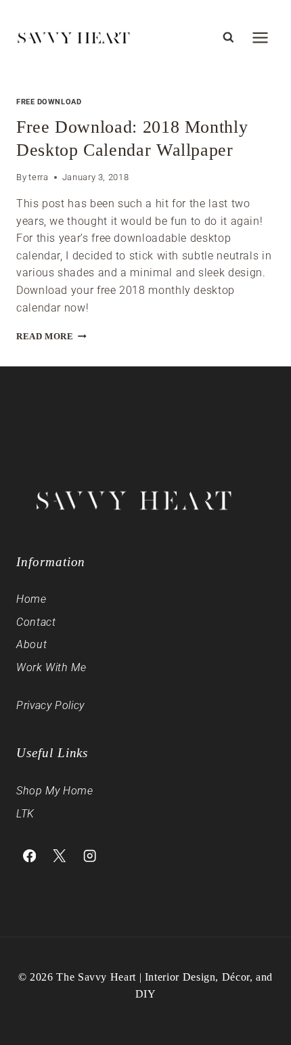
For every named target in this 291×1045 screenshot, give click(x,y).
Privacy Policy (50, 705)
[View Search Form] (228, 37)
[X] (60, 856)
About (31, 644)
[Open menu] (260, 37)
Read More (51, 336)
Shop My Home (54, 790)
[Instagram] (89, 856)
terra (38, 177)
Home (31, 599)
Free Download (48, 102)
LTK (25, 813)
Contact (35, 622)
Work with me (51, 667)
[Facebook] (29, 856)
